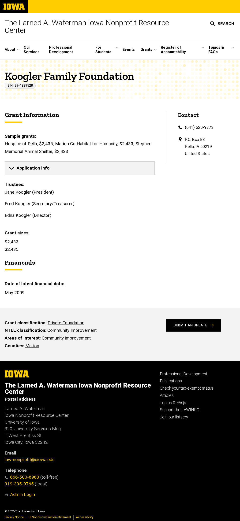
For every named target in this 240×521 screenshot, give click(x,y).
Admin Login (22, 494)
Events (129, 49)
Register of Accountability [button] (173, 49)
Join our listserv (174, 417)
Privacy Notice (14, 517)
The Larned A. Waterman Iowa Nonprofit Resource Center (87, 26)
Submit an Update (191, 325)
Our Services (32, 49)
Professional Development (61, 49)
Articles (167, 395)
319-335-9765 (19, 484)
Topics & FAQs (173, 402)
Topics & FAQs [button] (216, 49)
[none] (80, 168)
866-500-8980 (24, 477)
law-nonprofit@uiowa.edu (30, 459)
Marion (32, 345)
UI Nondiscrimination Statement (50, 517)
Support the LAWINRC (179, 409)
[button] (222, 23)
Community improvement (66, 338)
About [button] (10, 49)
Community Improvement (72, 330)
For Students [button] (103, 49)
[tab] (79, 168)
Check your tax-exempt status (186, 388)
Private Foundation (66, 322)
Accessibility (84, 517)
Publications (171, 381)
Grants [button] (146, 49)
